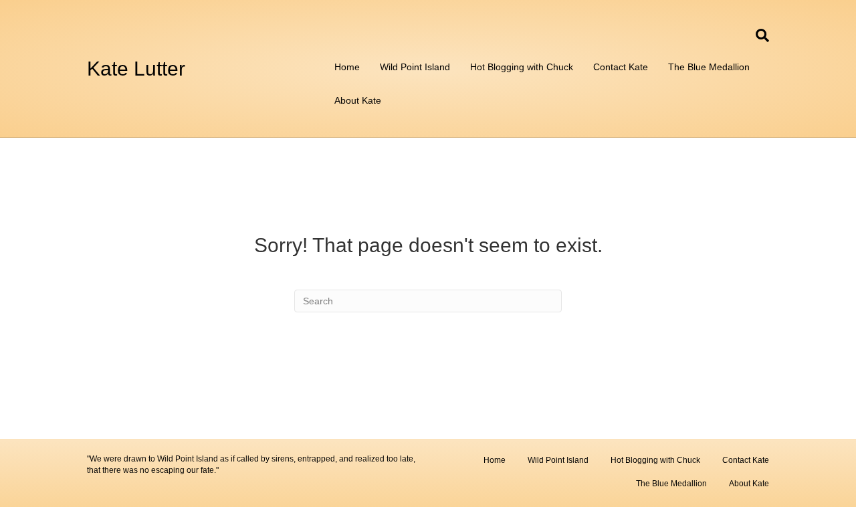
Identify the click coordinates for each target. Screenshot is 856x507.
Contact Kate (620, 67)
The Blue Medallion (709, 67)
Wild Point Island (415, 67)
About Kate (357, 100)
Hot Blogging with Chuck (521, 67)
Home (347, 67)
